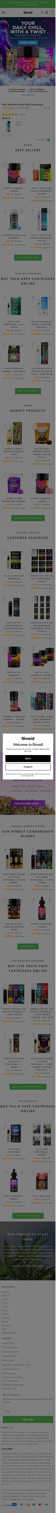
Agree (27, 758)
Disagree (27, 766)
